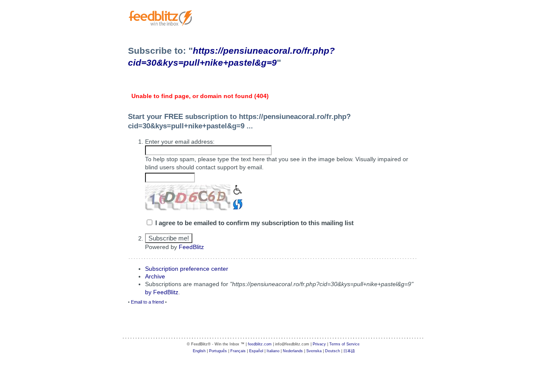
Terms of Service (344, 344)
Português (218, 351)
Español (256, 351)
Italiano (273, 351)
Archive (155, 276)
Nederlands (293, 351)
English (199, 351)
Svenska (314, 351)
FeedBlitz (191, 246)
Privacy (319, 344)
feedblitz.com (260, 344)
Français (238, 351)
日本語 (349, 351)
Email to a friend (147, 301)
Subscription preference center (186, 268)
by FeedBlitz (161, 292)
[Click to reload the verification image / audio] (236, 203)
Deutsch (332, 351)
